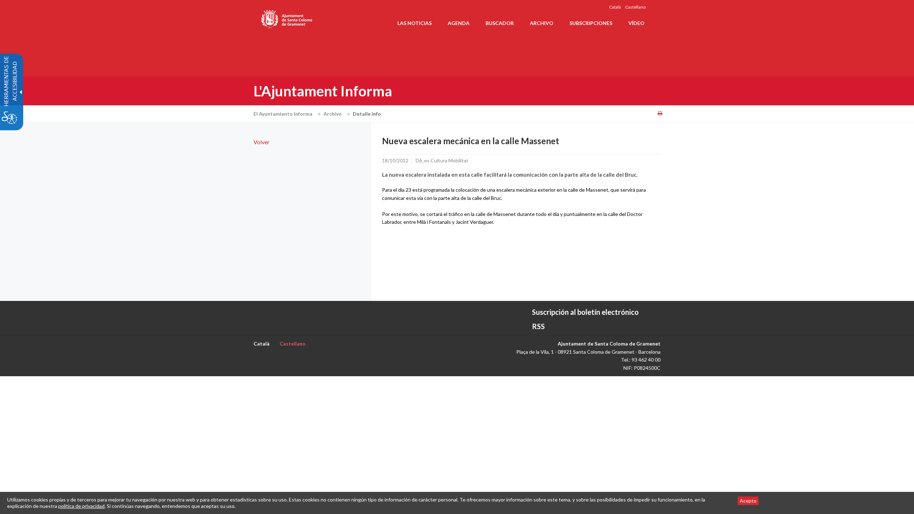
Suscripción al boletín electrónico (585, 312)
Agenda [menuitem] (458, 23)
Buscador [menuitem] (500, 23)
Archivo (333, 114)
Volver (261, 141)
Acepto (748, 501)
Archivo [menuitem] (541, 23)
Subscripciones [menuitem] (590, 23)
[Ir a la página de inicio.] (287, 18)
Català (615, 7)
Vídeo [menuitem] (636, 23)
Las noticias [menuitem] (414, 23)
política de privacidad (81, 506)
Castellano (635, 7)
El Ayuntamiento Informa (283, 114)
